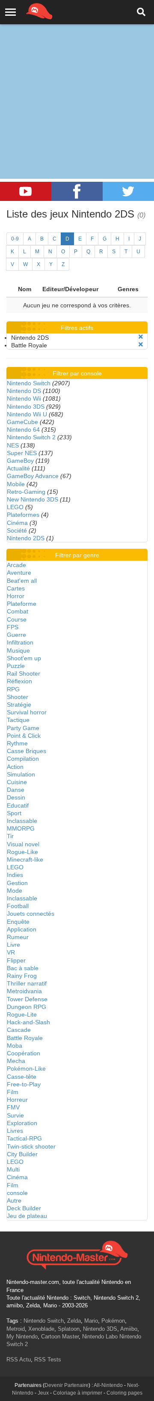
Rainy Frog (22, 975)
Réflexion (19, 681)
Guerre (16, 634)
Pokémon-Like (26, 1068)
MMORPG (21, 828)
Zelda (74, 1321)
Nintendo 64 (23, 429)
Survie (15, 1115)
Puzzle (16, 665)
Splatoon (69, 1329)
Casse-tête (21, 1076)
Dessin (16, 797)
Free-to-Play (24, 1084)
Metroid (15, 1329)
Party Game (23, 728)
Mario (91, 1321)
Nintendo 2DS (25, 538)
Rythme (17, 743)
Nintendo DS (24, 390)
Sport (14, 813)
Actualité (18, 468)
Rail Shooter (23, 673)
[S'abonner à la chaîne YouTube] (25, 191)
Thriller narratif (27, 983)
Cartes (16, 588)
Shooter (17, 696)
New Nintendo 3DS (32, 499)
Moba (14, 1045)
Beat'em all (22, 580)
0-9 (15, 239)
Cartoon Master (60, 1336)
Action (15, 766)
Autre (14, 1200)
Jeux (43, 1393)
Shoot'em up (24, 658)
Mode (14, 890)
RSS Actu (18, 1359)
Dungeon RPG (26, 1006)
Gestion (17, 883)
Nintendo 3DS (25, 406)
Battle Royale (25, 1037)
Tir (10, 836)
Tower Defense (27, 999)
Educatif (18, 805)
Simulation (21, 774)
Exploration (22, 1123)
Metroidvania (24, 991)
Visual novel (23, 844)
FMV (13, 1107)
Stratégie (19, 704)
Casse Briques (26, 751)
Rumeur (18, 937)
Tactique (18, 719)
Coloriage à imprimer (77, 1393)
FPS (12, 627)
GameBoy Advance (33, 476)
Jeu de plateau (27, 1215)
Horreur (17, 1099)
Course (17, 619)
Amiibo (128, 1329)
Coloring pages (124, 1393)
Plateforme (21, 603)
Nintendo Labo (100, 1336)
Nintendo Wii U (27, 414)
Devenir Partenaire (66, 1385)
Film (12, 1092)
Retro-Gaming (26, 491)
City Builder (22, 1154)
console (17, 1192)
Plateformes (23, 514)
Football (18, 905)
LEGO (15, 507)
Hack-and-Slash (28, 1022)
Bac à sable (22, 968)
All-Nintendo (108, 1385)
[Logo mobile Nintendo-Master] (27, 10)
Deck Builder (24, 1208)
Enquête (18, 921)
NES (13, 445)
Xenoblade (41, 1329)
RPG (13, 689)
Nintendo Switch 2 (31, 437)
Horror (15, 596)
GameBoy (20, 460)
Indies (15, 874)
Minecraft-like (25, 859)
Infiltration (20, 642)
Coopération (23, 1053)
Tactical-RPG (24, 1138)
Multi (13, 1169)
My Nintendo (22, 1336)
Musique (18, 650)
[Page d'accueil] (77, 1254)
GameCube (22, 421)
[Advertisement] (77, 81)
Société (17, 530)
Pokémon (113, 1321)
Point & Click (24, 735)
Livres (15, 1130)
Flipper (16, 960)
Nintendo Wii (24, 398)
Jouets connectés (30, 913)
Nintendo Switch (28, 383)
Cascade (19, 1029)
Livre (13, 944)
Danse (15, 789)
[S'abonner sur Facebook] (77, 191)
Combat (17, 611)
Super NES (22, 453)
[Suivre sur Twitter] (128, 191)
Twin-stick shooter (31, 1146)
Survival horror (27, 712)
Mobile (16, 484)
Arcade (16, 565)
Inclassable (22, 820)
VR (11, 952)
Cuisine (17, 782)
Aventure (19, 572)
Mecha (16, 1060)
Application (21, 929)
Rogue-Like (22, 851)
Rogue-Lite (22, 1014)
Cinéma (17, 522)
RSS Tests (47, 1359)
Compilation (23, 758)
